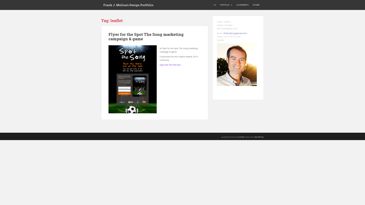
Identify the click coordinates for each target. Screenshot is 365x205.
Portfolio (225, 5)
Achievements (242, 5)
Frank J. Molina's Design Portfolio (128, 5)
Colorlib (241, 137)
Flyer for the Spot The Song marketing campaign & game (146, 36)
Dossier (256, 5)
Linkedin (220, 40)
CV (215, 5)
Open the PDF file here (170, 64)
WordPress (259, 137)
